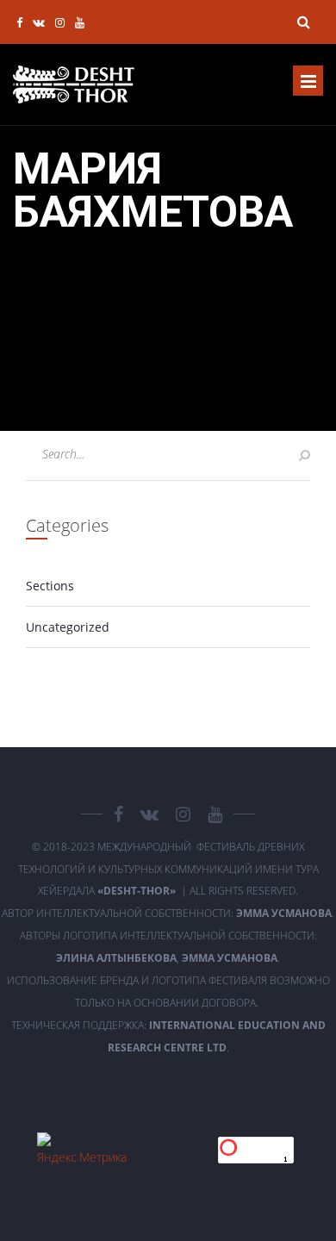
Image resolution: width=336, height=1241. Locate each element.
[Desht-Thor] (73, 84)
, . (168, 958)
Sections (50, 585)
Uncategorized (67, 627)
